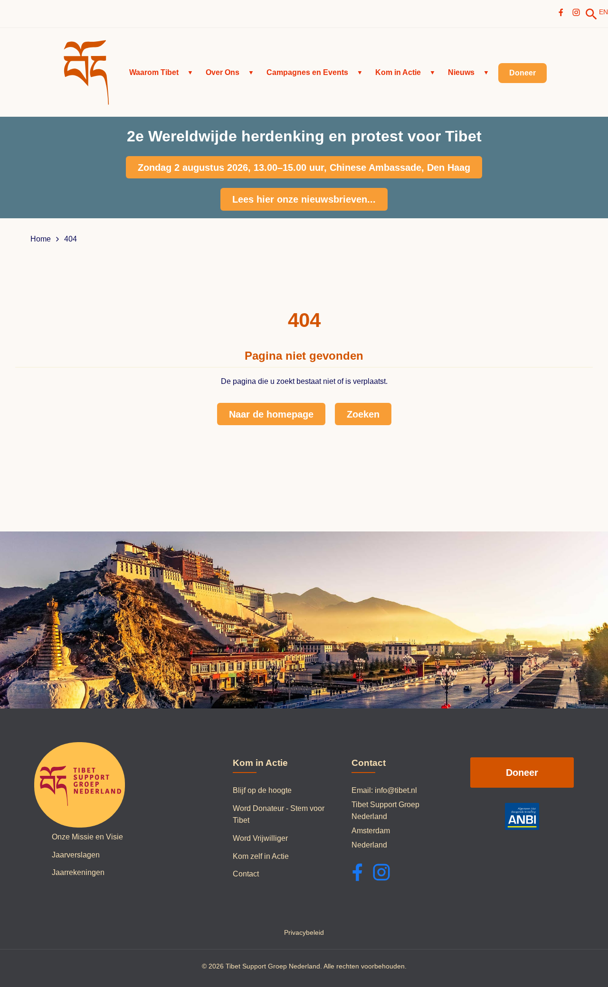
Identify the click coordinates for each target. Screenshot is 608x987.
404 (70, 239)
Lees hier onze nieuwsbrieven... (304, 199)
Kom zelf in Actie (261, 856)
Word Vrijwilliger (260, 838)
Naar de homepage (271, 414)
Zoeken (363, 414)
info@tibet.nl (396, 790)
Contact (246, 874)
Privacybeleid (304, 932)
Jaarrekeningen (78, 872)
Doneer (522, 772)
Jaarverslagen (76, 855)
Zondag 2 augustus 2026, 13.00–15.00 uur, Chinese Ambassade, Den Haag (304, 167)
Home (40, 239)
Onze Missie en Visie (87, 837)
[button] (161, 72)
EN (603, 12)
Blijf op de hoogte (262, 790)
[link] (591, 14)
